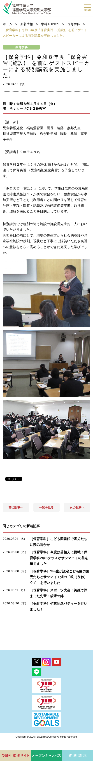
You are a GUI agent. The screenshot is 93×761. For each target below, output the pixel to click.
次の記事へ (77, 507)
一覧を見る (46, 507)
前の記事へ (16, 507)
